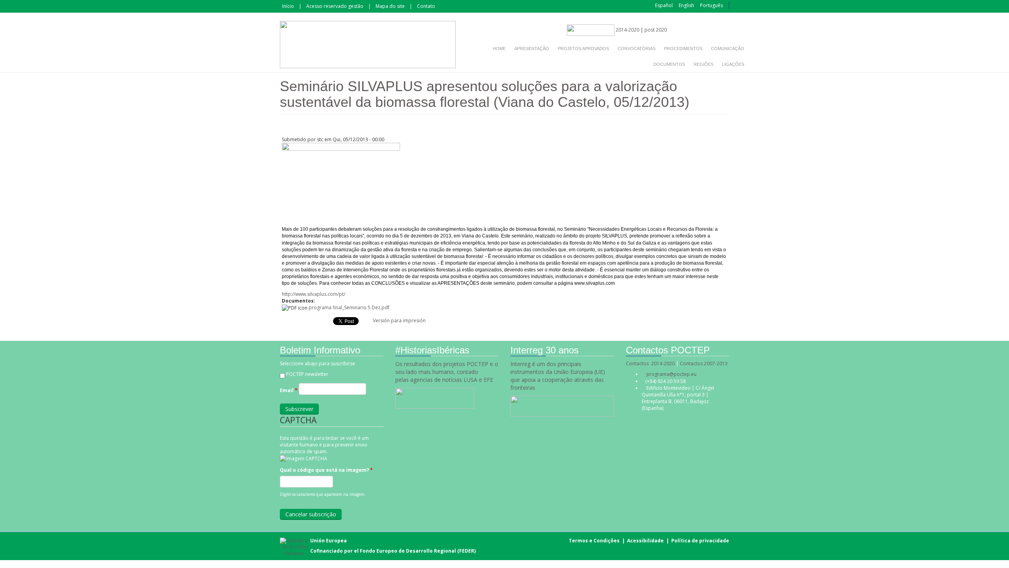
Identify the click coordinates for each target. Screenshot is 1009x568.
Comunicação (727, 48)
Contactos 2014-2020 (650, 363)
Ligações (733, 64)
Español (664, 5)
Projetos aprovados (583, 48)
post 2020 (655, 29)
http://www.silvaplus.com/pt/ (313, 294)
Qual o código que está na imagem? (326, 470)
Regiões (703, 64)
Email (289, 390)
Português (711, 5)
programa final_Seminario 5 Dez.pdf (349, 307)
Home (499, 48)
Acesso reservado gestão (334, 6)
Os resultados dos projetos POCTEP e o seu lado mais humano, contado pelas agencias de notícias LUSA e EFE (446, 371)
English (686, 5)
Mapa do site (390, 6)
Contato (426, 6)
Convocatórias (636, 48)
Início (288, 6)
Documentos (669, 64)
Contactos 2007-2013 (704, 363)
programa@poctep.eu (671, 374)
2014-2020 (626, 29)
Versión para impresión (399, 320)
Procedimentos (683, 48)
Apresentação (531, 48)
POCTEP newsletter (307, 374)
